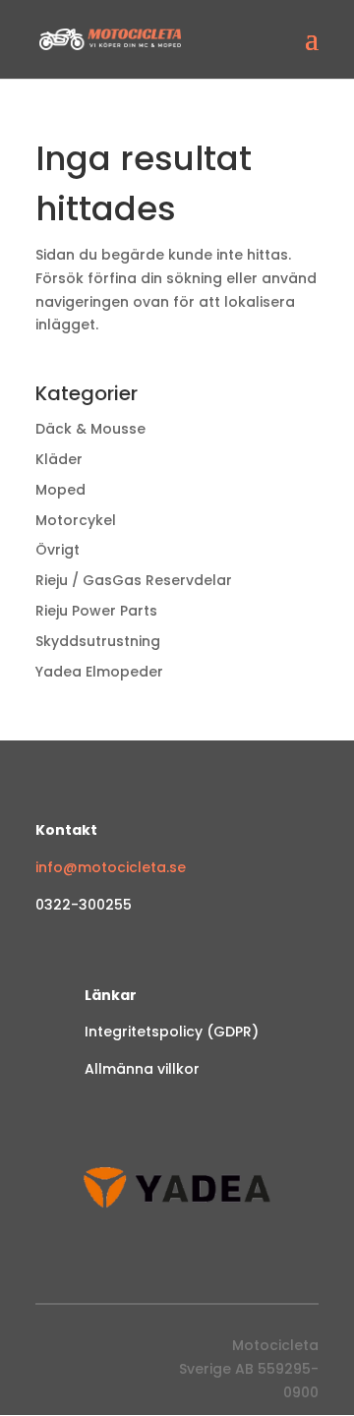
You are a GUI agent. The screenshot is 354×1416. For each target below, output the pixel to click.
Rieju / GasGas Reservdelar (133, 580)
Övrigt (57, 550)
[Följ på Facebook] (51, 1350)
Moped (60, 490)
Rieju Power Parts (96, 610)
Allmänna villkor (142, 1069)
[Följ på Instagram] (90, 1350)
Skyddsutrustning (97, 641)
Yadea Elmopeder (99, 671)
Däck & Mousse (90, 429)
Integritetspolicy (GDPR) (172, 1031)
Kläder (59, 459)
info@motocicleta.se (110, 867)
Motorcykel (75, 520)
